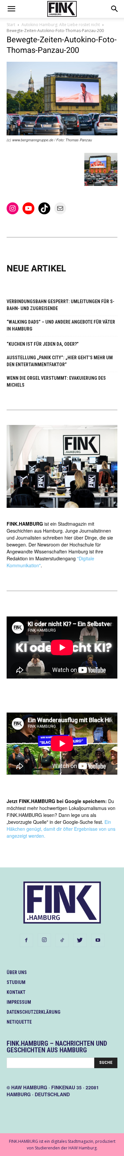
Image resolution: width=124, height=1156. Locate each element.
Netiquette (19, 1022)
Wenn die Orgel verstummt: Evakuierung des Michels (56, 381)
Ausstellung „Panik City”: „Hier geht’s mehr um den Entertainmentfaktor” (60, 361)
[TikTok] (62, 940)
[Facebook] (26, 940)
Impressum (19, 1002)
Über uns (17, 972)
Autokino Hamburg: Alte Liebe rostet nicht (60, 24)
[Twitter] (80, 940)
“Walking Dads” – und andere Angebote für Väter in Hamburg (61, 325)
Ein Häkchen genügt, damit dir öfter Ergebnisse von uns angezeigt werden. (61, 829)
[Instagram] (44, 940)
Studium (16, 982)
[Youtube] (97, 940)
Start (11, 24)
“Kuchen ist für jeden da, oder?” (43, 344)
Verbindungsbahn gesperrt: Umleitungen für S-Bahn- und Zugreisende (60, 305)
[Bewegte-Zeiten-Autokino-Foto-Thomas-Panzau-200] (62, 133)
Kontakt (16, 992)
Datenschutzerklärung (34, 1012)
